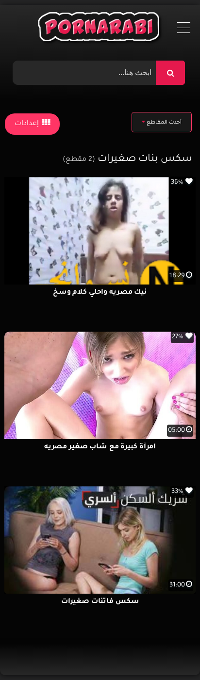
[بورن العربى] (100, 29)
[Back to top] (169, 651)
